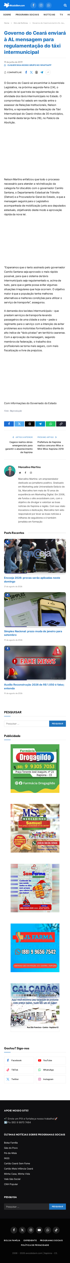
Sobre (7, 14)
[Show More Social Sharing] (48, 72)
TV (61, 14)
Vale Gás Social (12, 1179)
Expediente (30, 1240)
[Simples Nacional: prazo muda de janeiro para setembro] (35, 609)
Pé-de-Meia (10, 1153)
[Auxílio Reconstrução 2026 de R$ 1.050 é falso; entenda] (35, 663)
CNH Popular (11, 1184)
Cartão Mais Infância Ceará (18, 1168)
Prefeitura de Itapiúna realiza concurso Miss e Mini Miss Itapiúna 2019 (50, 445)
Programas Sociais (51, 1240)
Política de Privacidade (35, 1245)
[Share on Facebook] (26, 72)
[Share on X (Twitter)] (31, 72)
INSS (6, 1158)
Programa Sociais (27, 14)
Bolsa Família (11, 1142)
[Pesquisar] (65, 5)
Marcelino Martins (29, 467)
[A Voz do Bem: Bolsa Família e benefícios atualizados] (14, 5)
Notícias (49, 14)
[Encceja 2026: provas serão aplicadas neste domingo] (35, 556)
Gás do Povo (11, 1147)
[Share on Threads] (36, 72)
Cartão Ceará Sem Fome (17, 1163)
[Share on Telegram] (41, 72)
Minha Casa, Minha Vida (17, 1173)
